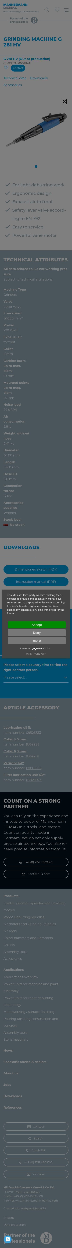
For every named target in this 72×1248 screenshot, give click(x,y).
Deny (37, 633)
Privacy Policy (40, 654)
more (37, 640)
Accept (37, 625)
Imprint (29, 654)
